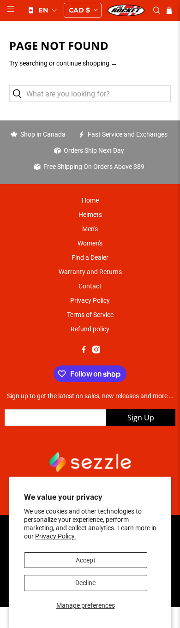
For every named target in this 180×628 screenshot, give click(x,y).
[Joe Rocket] (126, 10)
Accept (86, 560)
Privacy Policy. (55, 536)
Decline (85, 582)
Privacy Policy (90, 300)
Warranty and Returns (90, 271)
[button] (42, 10)
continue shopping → (86, 63)
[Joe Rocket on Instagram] (96, 351)
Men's (90, 229)
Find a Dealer (90, 257)
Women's (90, 243)
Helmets (90, 214)
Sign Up (140, 418)
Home (90, 200)
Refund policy (90, 329)
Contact (90, 286)
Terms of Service (90, 314)
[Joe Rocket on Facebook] (84, 351)
